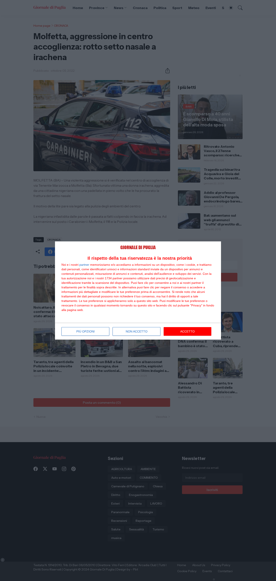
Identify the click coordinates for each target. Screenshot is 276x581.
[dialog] (138, 290)
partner (84, 264)
